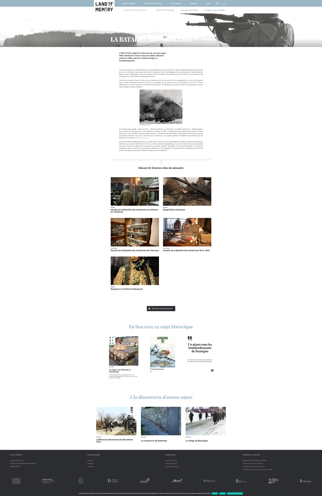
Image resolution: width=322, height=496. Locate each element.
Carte (208, 3)
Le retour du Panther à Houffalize (253, 463)
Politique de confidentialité (235, 493)
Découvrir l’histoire (165, 10)
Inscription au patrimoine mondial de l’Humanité (257, 469)
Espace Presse (15, 466)
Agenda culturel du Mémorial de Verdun (255, 460)
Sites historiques (129, 3)
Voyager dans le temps (215, 10)
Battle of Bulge (142, 138)
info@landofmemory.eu (17, 460)
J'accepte (214, 493)
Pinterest (90, 466)
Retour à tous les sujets (162, 309)
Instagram (90, 463)
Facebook (90, 460)
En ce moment (176, 3)
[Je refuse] (320, 493)
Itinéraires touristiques (152, 3)
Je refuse (222, 493)
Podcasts (193, 3)
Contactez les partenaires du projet (23, 463)
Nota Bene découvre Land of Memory (254, 466)
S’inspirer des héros (189, 10)
